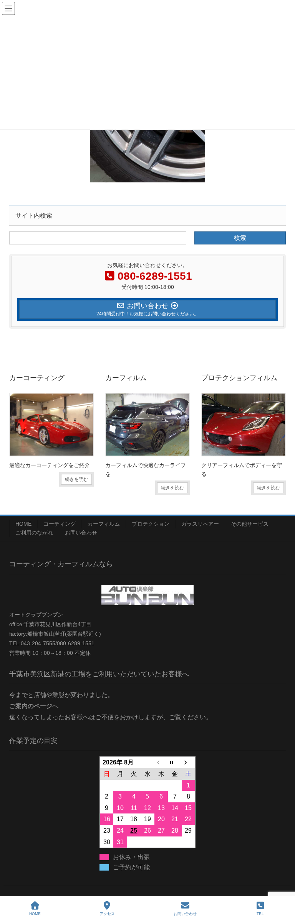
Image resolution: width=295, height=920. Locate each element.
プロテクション (150, 524)
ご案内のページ (30, 706)
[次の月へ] (189, 762)
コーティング (59, 524)
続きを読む (76, 479)
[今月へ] (175, 762)
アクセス (107, 914)
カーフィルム (104, 524)
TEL (260, 914)
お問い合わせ (81, 533)
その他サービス (249, 524)
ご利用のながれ (34, 533)
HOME (23, 524)
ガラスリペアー (200, 524)
